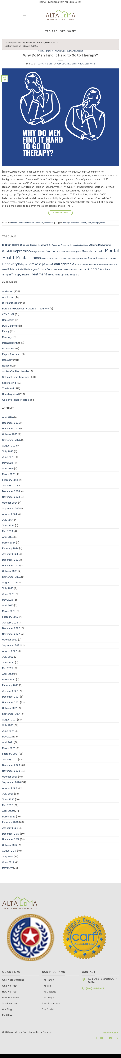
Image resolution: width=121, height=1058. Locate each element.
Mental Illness (28, 257)
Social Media (23, 269)
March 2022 (8, 679)
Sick (89, 223)
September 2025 (11, 440)
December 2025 (11, 423)
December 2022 (11, 628)
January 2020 (10, 828)
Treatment (78, 51)
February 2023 (10, 616)
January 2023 (10, 622)
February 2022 (10, 685)
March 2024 (8, 542)
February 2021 (10, 753)
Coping (86, 245)
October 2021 (9, 708)
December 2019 (10, 833)
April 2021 (7, 742)
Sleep (4, 269)
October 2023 (9, 571)
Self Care (112, 264)
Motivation (57, 51)
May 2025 (7, 462)
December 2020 (11, 765)
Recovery (67, 51)
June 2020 (8, 799)
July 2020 (8, 793)
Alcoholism (8, 297)
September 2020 (11, 782)
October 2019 (9, 845)
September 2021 (11, 713)
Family (5, 331)
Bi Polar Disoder (11, 302)
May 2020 (7, 805)
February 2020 (10, 822)
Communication (76, 245)
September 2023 (11, 577)
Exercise (62, 252)
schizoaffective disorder (15, 371)
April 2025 (8, 468)
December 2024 (11, 491)
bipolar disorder (12, 244)
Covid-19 (7, 251)
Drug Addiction (38, 251)
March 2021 (8, 748)
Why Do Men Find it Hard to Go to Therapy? (60, 55)
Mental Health (44, 51)
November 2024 (11, 497)
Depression (22, 251)
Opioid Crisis (81, 258)
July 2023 (7, 588)
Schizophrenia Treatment (86, 264)
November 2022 (11, 634)
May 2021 (7, 736)
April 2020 (8, 810)
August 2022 (9, 651)
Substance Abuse (57, 269)
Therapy (95, 223)
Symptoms (104, 269)
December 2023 (11, 559)
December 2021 (10, 696)
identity (83, 223)
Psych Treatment (11, 354)
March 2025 (8, 474)
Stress (41, 269)
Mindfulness (46, 258)
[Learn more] (95, 1038)
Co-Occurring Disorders (59, 245)
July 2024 (8, 520)
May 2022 (7, 668)
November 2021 (10, 702)
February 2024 (10, 548)
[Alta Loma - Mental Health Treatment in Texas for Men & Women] (60, 15)
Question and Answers (107, 258)
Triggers (74, 274)
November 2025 (11, 428)
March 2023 (8, 611)
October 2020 (10, 776)
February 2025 (10, 480)
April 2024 (8, 537)
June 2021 (8, 731)
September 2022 (11, 645)
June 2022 (8, 662)
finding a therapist (71, 223)
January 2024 (10, 554)
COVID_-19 (8, 314)
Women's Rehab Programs (16, 399)
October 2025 (9, 434)
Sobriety (12, 269)
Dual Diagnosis (10, 325)
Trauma (25, 274)
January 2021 (10, 759)
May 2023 (7, 599)
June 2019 (8, 862)
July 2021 (7, 725)
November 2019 (10, 839)
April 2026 (8, 417)
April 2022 (8, 674)
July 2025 (7, 451)
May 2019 (7, 868)
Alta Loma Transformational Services (76, 64)
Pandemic (93, 258)
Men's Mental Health (93, 251)
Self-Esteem (103, 265)
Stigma (34, 269)
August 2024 (9, 514)
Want (102, 223)
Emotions (52, 251)
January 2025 (10, 485)
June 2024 (8, 525)
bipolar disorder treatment (35, 245)
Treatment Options (58, 274)
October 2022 (10, 639)
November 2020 (11, 771)
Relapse (22, 264)
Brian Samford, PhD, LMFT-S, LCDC (42, 42)
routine (49, 264)
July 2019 (7, 856)
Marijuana (76, 251)
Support (93, 269)
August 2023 (9, 582)
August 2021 (9, 719)
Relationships (36, 264)
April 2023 (8, 605)
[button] (24, 14)
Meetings (7, 337)
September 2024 (11, 508)
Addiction (7, 291)
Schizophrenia (63, 264)
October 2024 (10, 502)
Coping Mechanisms (100, 245)
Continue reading (60, 213)
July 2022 (8, 656)
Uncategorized (10, 394)
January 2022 (10, 691)
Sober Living (9, 382)
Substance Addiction (77, 269)
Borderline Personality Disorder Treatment (25, 308)
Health (69, 251)
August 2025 (9, 445)
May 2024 (7, 531)
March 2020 (8, 816)
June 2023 (8, 594)
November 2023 (11, 565)
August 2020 (9, 788)
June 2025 (8, 457)
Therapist (6, 275)
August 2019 (9, 850)
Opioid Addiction (68, 258)
